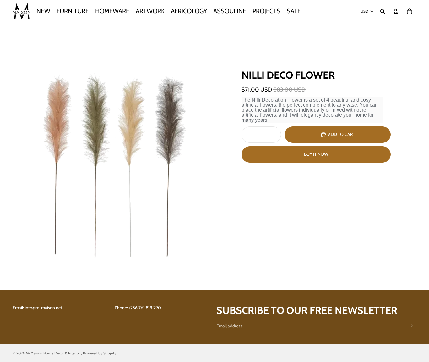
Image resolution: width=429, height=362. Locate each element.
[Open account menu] (396, 11)
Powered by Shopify (99, 353)
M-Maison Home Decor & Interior (53, 353)
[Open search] (382, 11)
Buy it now (316, 154)
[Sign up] (410, 325)
